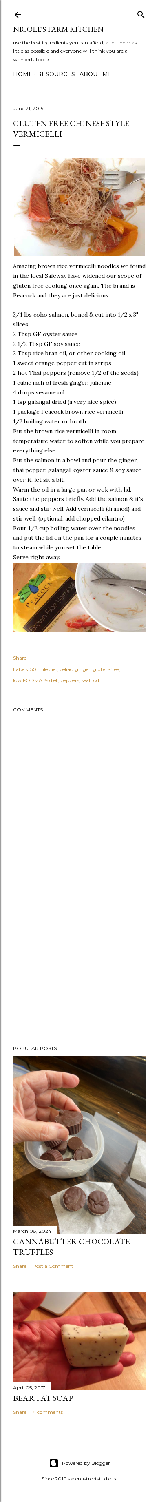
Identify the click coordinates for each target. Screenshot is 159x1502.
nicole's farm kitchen (58, 29)
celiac (66, 669)
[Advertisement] (79, 974)
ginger (83, 669)
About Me (96, 74)
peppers (69, 680)
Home (23, 74)
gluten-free (106, 669)
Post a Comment (53, 1266)
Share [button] (19, 658)
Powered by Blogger (86, 1463)
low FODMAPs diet (35, 680)
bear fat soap (43, 1398)
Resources (56, 74)
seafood (90, 680)
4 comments (48, 1412)
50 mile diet (43, 669)
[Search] (141, 13)
